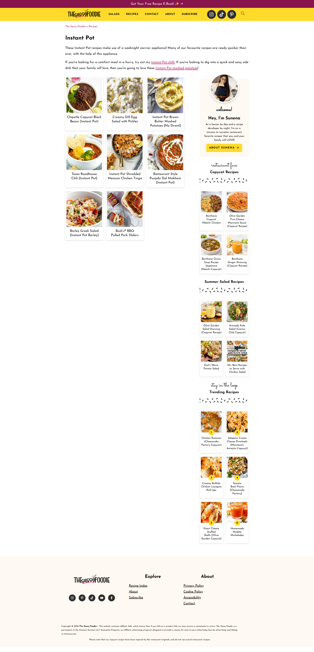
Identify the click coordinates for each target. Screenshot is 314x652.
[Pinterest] (231, 14)
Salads (114, 14)
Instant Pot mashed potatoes (177, 68)
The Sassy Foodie (75, 26)
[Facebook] (111, 597)
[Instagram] (211, 14)
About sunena (222, 147)
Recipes (132, 14)
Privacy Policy (193, 585)
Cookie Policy (193, 591)
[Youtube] (101, 597)
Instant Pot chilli (163, 62)
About (170, 14)
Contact (152, 14)
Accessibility (192, 597)
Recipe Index (138, 585)
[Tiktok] (221, 14)
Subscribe (190, 14)
